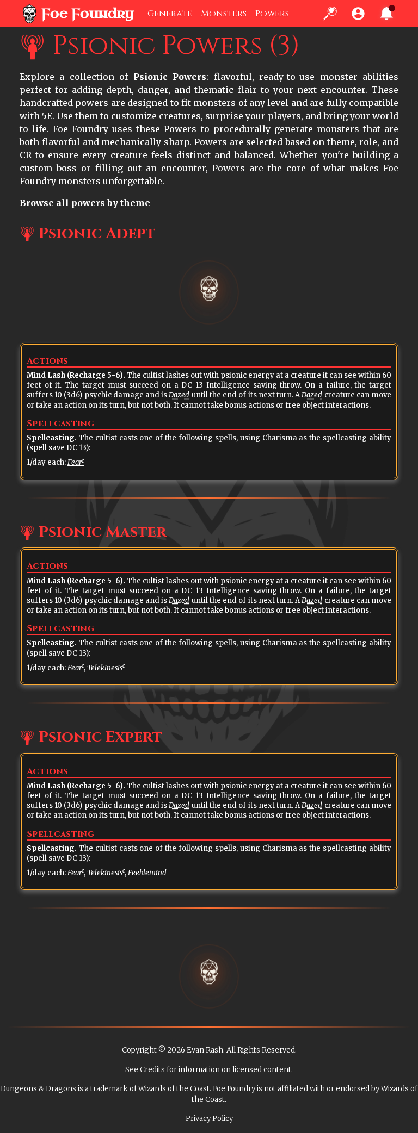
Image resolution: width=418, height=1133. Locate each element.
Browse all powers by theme (85, 202)
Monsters (224, 14)
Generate (169, 14)
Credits (152, 1069)
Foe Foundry (87, 13)
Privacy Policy (209, 1118)
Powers (272, 14)
